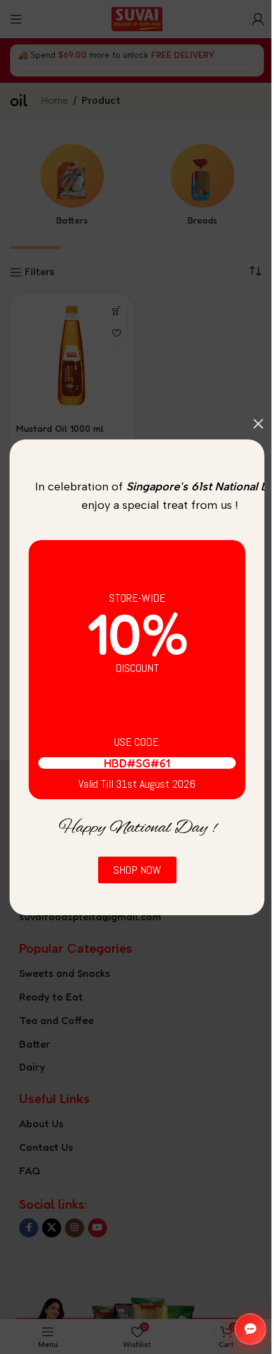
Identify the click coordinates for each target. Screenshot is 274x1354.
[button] (250, 1329)
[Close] (258, 423)
